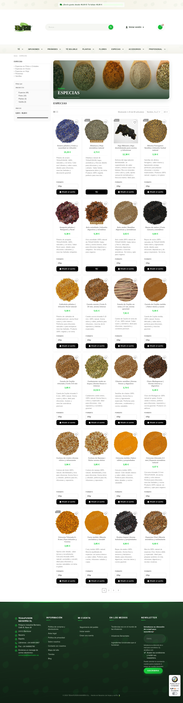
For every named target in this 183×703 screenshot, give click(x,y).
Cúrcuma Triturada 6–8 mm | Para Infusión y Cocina (67, 539)
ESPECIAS (115, 49)
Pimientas (19, 74)
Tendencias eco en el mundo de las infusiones (124, 627)
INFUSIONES (33, 49)
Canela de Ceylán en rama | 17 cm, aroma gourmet (126, 306)
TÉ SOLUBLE (71, 49)
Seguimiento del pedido (89, 627)
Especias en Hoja (22, 71)
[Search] (110, 27)
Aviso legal (52, 633)
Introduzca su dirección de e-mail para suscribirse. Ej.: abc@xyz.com (153, 647)
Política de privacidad (56, 637)
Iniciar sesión (85, 631)
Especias (24, 92)
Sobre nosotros (54, 641)
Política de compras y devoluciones (56, 627)
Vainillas (18, 76)
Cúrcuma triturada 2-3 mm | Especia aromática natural (155, 460)
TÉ (19, 49)
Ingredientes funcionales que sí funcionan (123, 643)
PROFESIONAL (155, 49)
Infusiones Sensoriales (120, 636)
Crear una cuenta (86, 635)
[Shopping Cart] (161, 27)
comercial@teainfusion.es (28, 655)
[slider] (16, 117)
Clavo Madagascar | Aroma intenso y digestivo (155, 383)
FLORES (102, 49)
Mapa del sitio (53, 650)
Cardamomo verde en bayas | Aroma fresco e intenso (96, 383)
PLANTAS (86, 49)
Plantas (22, 99)
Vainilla (22, 102)
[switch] (174, 693)
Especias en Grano (22, 69)
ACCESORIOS (135, 49)
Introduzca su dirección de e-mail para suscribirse (154, 629)
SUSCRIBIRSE (153, 671)
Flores (22, 96)
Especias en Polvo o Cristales (27, 66)
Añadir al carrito (68, 192)
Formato (60, 182)
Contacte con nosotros (57, 646)
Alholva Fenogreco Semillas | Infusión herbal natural (155, 148)
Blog (50, 658)
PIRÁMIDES (53, 49)
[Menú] (179, 676)
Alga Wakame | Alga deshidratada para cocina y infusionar (126, 148)
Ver (96, 192)
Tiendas (51, 654)
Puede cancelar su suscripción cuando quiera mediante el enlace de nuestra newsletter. (154, 664)
